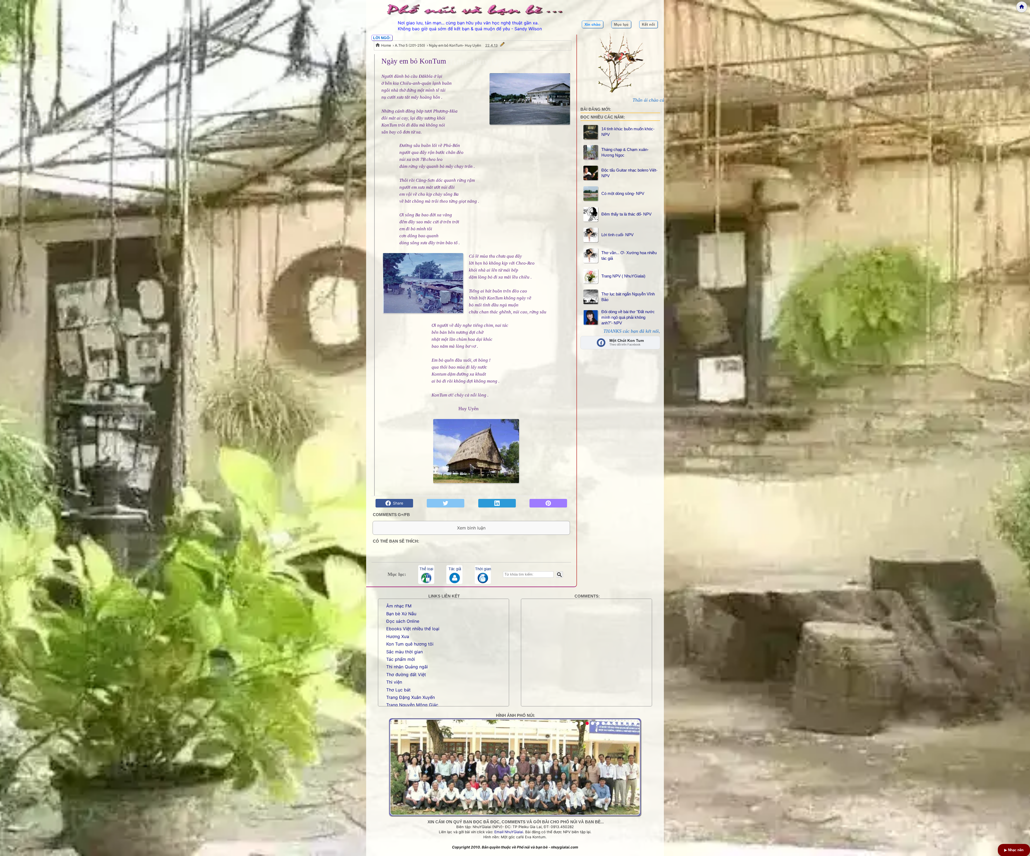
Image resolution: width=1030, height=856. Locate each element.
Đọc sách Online (402, 621)
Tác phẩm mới (400, 659)
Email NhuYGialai (508, 832)
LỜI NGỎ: (382, 38)
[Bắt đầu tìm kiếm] (559, 574)
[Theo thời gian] (483, 574)
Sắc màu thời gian (404, 651)
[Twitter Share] (445, 503)
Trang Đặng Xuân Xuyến (410, 697)
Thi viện (394, 682)
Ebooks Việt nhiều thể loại (412, 628)
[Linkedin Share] (497, 503)
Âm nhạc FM (398, 606)
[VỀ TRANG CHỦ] (1021, 7)
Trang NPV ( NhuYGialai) (623, 276)
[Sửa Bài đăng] (502, 45)
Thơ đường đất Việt (406, 674)
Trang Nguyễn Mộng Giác (412, 704)
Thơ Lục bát (398, 689)
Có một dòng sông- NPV (622, 193)
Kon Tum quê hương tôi (409, 644)
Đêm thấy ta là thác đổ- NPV (626, 214)
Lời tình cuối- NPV (617, 234)
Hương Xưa (397, 636)
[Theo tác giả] (454, 574)
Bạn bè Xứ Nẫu (401, 613)
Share (397, 503)
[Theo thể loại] (426, 574)
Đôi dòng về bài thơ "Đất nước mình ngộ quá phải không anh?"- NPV (628, 317)
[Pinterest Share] (548, 503)
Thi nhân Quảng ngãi (407, 666)
